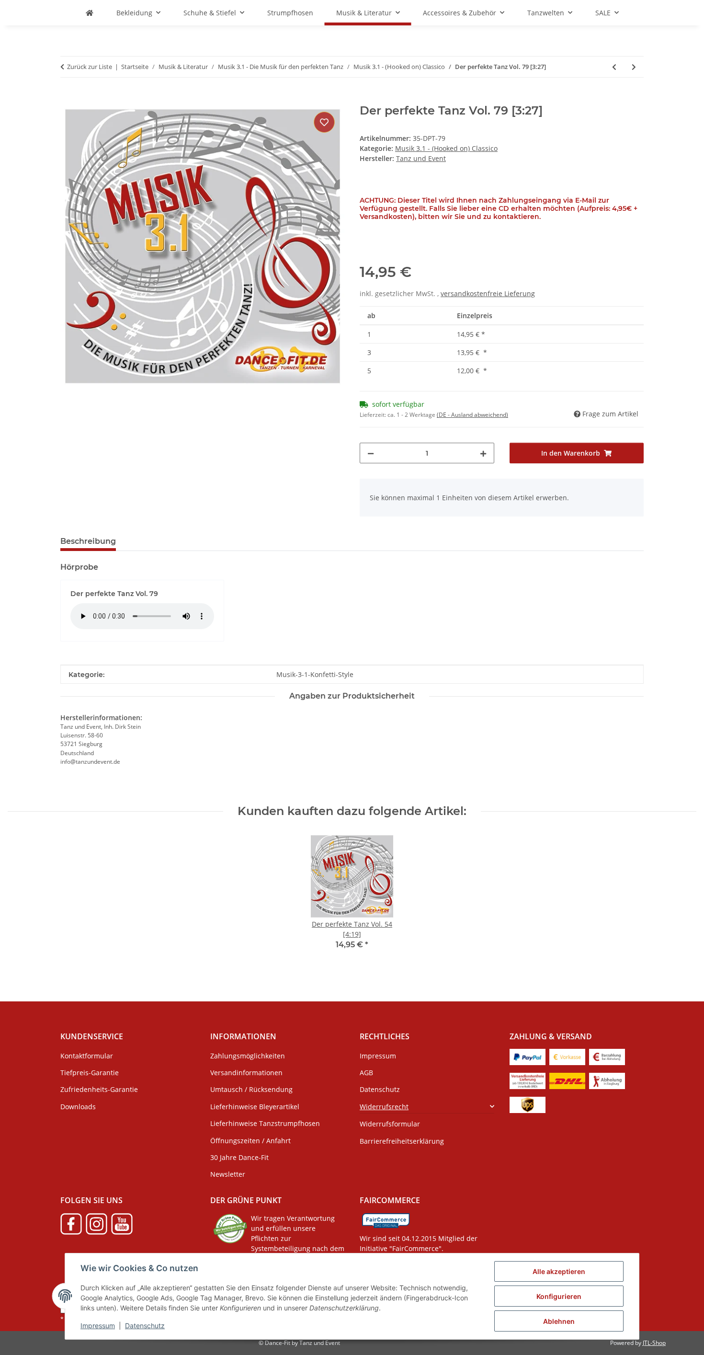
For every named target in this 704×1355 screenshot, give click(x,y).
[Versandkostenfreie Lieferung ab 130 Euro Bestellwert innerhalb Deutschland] (527, 1080)
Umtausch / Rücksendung (251, 1089)
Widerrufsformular (390, 1123)
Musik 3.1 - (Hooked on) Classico (446, 148)
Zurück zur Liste (89, 66)
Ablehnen (559, 1321)
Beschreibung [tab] (88, 541)
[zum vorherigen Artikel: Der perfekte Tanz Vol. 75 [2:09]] (614, 67)
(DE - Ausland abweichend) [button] (472, 415)
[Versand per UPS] (527, 1104)
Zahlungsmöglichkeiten (247, 1055)
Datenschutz (145, 1325)
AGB (366, 1072)
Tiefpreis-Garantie (89, 1072)
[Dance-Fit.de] (89, 12)
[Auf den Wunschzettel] (324, 122)
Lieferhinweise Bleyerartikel (254, 1106)
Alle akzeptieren (559, 1271)
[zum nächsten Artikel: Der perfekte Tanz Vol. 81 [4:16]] (634, 67)
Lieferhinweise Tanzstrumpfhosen (265, 1123)
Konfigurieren (558, 1296)
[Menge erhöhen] (483, 453)
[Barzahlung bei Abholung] (607, 1056)
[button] (427, 1106)
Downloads (78, 1106)
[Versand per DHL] (567, 1080)
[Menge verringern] (370, 453)
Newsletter (227, 1174)
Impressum (97, 1325)
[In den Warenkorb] (68, 98)
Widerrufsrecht (384, 1106)
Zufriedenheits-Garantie (99, 1089)
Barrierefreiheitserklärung (402, 1141)
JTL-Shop (654, 1343)
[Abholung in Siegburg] (607, 1080)
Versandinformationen (246, 1072)
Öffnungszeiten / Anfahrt (250, 1140)
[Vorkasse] (567, 1056)
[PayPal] (527, 1056)
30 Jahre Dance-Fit (239, 1157)
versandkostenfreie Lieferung (488, 293)
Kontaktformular (86, 1055)
